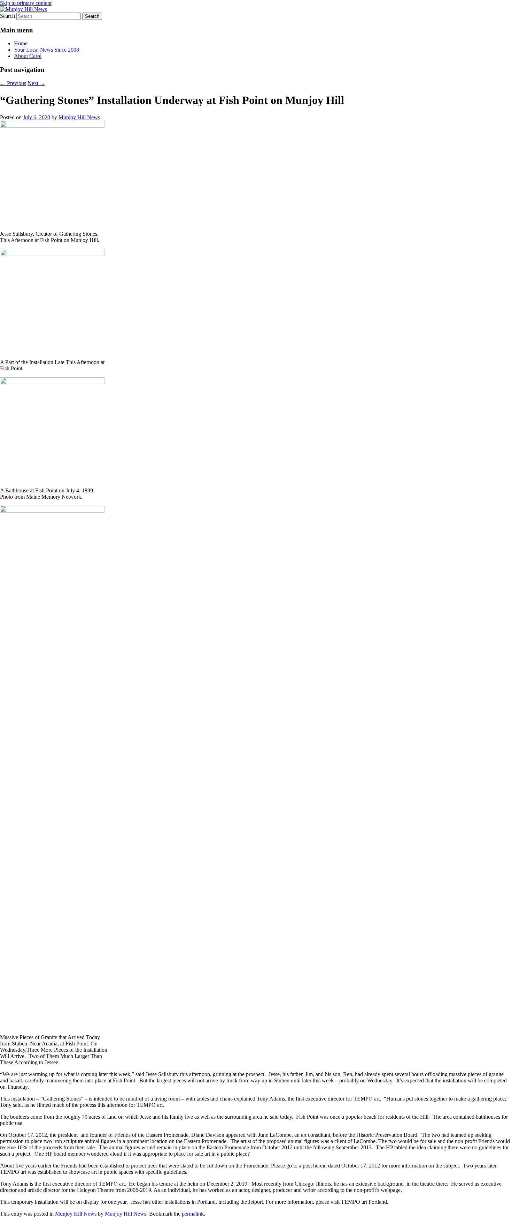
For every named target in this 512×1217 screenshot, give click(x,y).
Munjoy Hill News (79, 117)
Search (7, 16)
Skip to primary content (26, 3)
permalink (193, 1214)
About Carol (27, 56)
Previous (13, 83)
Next (36, 83)
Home (21, 43)
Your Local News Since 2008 (46, 50)
